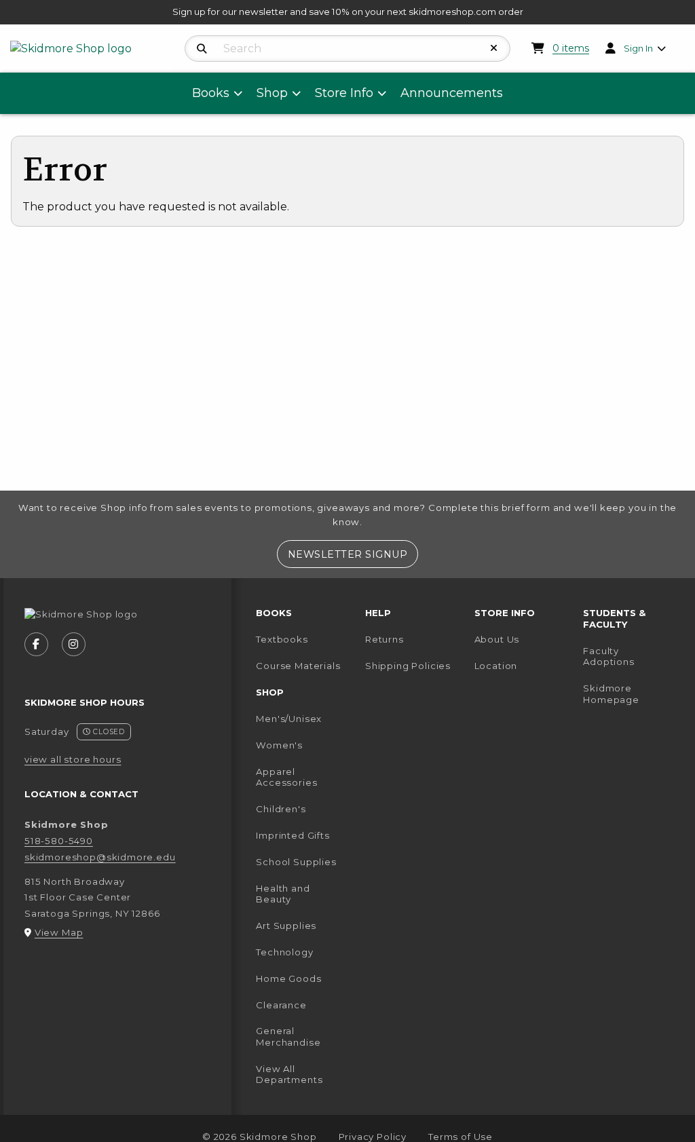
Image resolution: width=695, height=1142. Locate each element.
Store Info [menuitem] (344, 92)
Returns (384, 639)
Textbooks (281, 639)
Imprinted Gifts (292, 835)
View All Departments (289, 1074)
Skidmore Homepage (632, 694)
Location (496, 665)
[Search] (202, 48)
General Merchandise (288, 1036)
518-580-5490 (58, 840)
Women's (279, 745)
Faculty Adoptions (608, 656)
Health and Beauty (282, 894)
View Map (59, 932)
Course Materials (298, 665)
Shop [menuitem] (272, 92)
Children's (280, 808)
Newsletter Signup (352, 554)
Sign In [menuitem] (638, 48)
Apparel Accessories (286, 777)
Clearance (281, 1005)
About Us (497, 639)
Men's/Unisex (289, 718)
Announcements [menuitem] (451, 92)
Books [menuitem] (210, 92)
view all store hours (72, 759)
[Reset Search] (494, 48)
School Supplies (296, 861)
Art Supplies (286, 925)
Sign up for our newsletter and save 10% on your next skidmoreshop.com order (347, 11)
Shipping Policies (408, 665)
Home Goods (288, 978)
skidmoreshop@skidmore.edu (100, 857)
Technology (284, 952)
